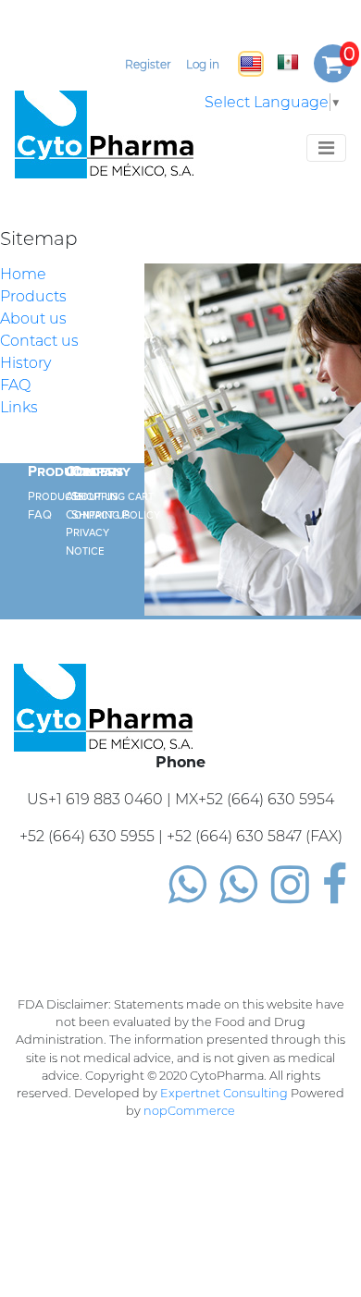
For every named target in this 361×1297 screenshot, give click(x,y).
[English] (251, 64)
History (25, 363)
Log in (202, 64)
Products (33, 296)
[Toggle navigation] (326, 148)
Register (148, 64)
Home (23, 274)
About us (33, 318)
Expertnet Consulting (224, 1093)
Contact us (39, 340)
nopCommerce (189, 1111)
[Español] (288, 62)
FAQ (15, 385)
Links (19, 407)
